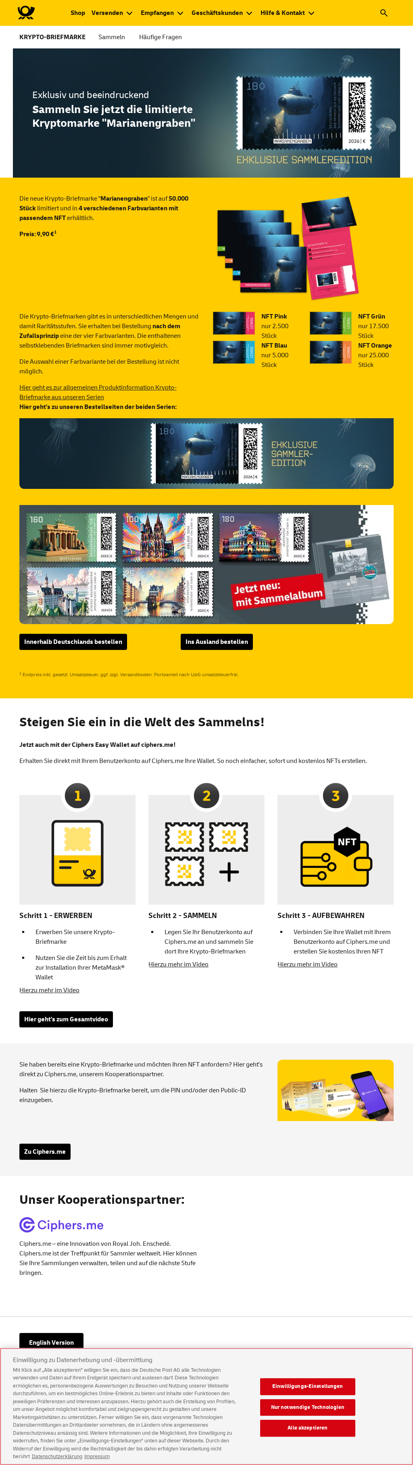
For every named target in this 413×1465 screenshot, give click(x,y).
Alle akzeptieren (307, 1428)
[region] (206, 1406)
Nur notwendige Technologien (308, 1407)
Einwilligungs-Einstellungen (307, 1386)
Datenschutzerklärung (57, 1456)
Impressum (97, 1456)
